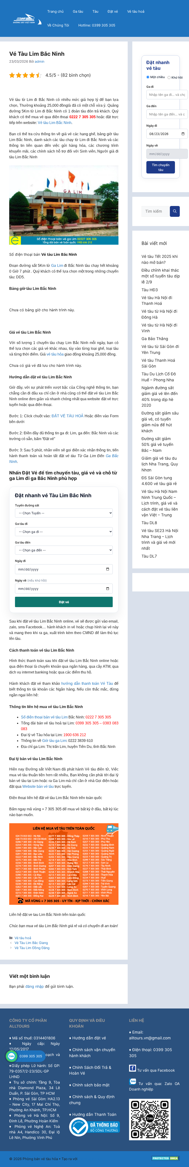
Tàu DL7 (149, 556)
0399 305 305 (31, 1056)
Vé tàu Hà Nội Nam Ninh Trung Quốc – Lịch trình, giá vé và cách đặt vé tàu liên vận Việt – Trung (160, 503)
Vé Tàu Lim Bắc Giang (31, 943)
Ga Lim (57, 265)
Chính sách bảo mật (90, 1085)
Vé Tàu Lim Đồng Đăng (32, 948)
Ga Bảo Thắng (155, 338)
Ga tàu (78, 11)
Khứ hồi (177, 77)
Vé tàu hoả (135, 11)
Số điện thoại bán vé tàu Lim (44, 717)
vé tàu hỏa (55, 354)
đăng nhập (34, 986)
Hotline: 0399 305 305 (96, 25)
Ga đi (150, 86)
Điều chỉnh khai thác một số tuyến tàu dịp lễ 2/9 (161, 276)
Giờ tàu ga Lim (54, 741)
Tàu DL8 (149, 522)
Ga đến (151, 106)
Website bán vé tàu (38, 786)
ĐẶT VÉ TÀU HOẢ (67, 416)
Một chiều (157, 77)
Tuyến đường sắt (27, 505)
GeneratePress (90, 1159)
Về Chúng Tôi (58, 25)
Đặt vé (113, 11)
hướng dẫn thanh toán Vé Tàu (87, 683)
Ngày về (31, 580)
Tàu (95, 11)
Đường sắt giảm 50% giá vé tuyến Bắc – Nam (157, 444)
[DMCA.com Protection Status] (165, 1159)
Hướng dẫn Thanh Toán (94, 1114)
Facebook (166, 1070)
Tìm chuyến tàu (160, 167)
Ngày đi (20, 561)
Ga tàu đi (21, 524)
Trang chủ (55, 11)
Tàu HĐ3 (150, 290)
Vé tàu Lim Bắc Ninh (54, 123)
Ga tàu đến (22, 542)
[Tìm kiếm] (175, 211)
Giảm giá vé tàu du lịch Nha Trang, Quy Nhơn (160, 464)
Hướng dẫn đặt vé (89, 1038)
